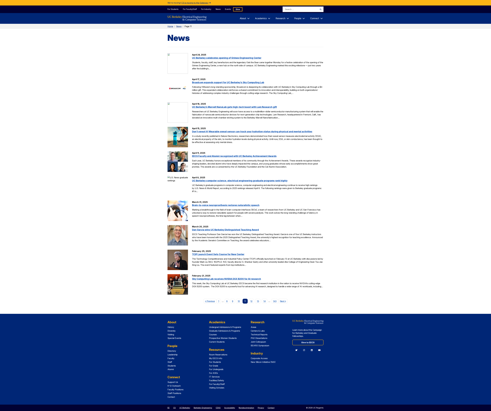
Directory (172, 351)
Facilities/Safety (216, 380)
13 (258, 301)
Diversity (172, 331)
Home (170, 26)
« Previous (210, 301)
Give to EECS (308, 342)
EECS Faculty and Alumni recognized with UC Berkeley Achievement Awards (234, 156)
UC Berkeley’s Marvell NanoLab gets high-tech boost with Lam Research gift (234, 107)
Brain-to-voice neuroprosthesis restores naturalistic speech (225, 205)
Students (172, 365)
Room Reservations (218, 354)
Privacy (261, 408)
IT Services (214, 376)
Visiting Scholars (216, 387)
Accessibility (229, 408)
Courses (213, 334)
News (218, 9)
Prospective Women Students (223, 338)
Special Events (174, 338)
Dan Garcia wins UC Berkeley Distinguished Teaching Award (225, 229)
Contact (171, 397)
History (171, 327)
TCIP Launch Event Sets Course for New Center (218, 254)
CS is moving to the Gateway (195, 3)
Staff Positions (174, 393)
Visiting (171, 334)
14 (264, 301)
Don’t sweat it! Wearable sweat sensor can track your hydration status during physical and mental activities (252, 131)
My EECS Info (215, 358)
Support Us (173, 382)
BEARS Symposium (260, 345)
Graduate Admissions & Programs (224, 331)
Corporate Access (259, 358)
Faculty (171, 358)
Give (238, 9)
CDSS (218, 408)
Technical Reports (259, 334)
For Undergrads (216, 369)
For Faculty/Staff (190, 9)
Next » (284, 301)
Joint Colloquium (258, 342)
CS (174, 408)
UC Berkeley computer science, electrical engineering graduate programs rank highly (239, 180)
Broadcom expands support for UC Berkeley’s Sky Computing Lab (228, 82)
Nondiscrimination (246, 408)
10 (239, 301)
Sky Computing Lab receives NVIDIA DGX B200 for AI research (226, 278)
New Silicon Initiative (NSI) (263, 362)
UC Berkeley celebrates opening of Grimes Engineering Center (226, 58)
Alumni (171, 369)
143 (275, 301)
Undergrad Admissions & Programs (225, 327)
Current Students (217, 342)
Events (228, 9)
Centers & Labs (258, 331)
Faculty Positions (175, 389)
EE (169, 408)
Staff (170, 362)
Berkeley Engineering (203, 408)
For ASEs (213, 373)
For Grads (213, 365)
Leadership (173, 354)
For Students (173, 9)
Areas (253, 327)
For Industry (206, 9)
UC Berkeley (184, 408)
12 (251, 301)
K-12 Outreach (174, 386)
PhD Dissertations (259, 338)
